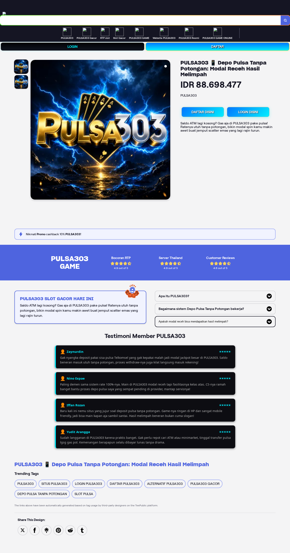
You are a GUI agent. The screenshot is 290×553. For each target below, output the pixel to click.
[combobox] (140, 20)
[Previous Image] (34, 130)
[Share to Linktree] (46, 530)
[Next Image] (166, 130)
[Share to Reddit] (70, 530)
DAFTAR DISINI (202, 112)
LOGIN (72, 46)
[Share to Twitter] (23, 530)
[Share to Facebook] (35, 530)
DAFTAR (217, 46)
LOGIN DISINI (248, 112)
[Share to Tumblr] (82, 530)
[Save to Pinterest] (58, 530)
